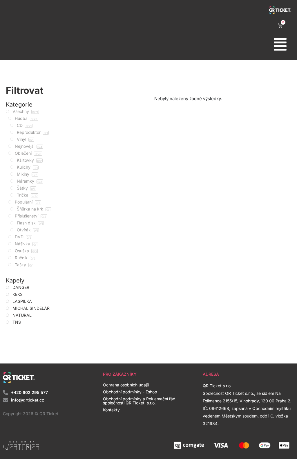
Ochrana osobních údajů (126, 384)
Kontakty (111, 409)
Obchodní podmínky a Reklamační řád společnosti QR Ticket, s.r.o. (139, 400)
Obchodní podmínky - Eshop (130, 391)
